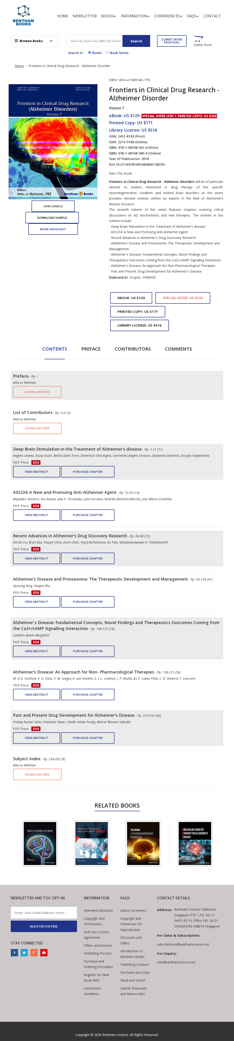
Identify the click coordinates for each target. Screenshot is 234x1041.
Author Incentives (133, 910)
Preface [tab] (91, 349)
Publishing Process (98, 953)
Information (134, 16)
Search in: (76, 53)
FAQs (191, 16)
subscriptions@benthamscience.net (183, 944)
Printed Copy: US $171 (137, 311)
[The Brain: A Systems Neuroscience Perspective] (143, 843)
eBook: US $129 (131, 297)
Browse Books (31, 41)
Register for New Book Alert (96, 978)
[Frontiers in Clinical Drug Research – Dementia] (91, 843)
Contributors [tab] (133, 349)
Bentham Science (115, 1035)
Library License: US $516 (139, 325)
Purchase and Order (135, 972)
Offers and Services (98, 945)
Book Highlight (53, 229)
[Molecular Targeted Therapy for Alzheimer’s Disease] (195, 843)
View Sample (53, 206)
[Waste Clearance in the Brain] (40, 843)
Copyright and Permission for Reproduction (131, 924)
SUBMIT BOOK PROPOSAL (172, 40)
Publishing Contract (134, 964)
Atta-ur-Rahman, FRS (134, 80)
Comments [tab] (178, 349)
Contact (212, 16)
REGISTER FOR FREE (44, 926)
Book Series (119, 53)
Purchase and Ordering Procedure (98, 964)
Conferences (167, 16)
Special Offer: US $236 (183, 297)
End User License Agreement (96, 935)
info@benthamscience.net (176, 962)
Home (62, 16)
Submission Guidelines (92, 991)
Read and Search (132, 980)
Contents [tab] (54, 349)
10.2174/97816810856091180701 (140, 164)
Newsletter (85, 16)
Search (136, 41)
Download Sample (52, 218)
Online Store (203, 44)
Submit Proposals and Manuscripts (133, 991)
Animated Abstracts (98, 910)
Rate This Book (120, 173)
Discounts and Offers (131, 940)
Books (107, 16)
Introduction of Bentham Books (132, 954)
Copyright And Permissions (94, 921)
